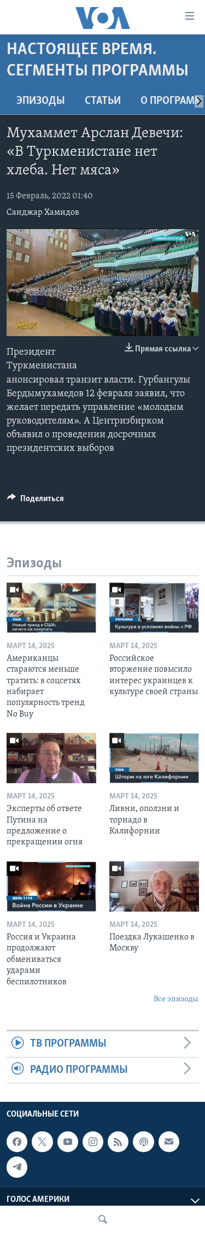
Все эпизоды (176, 999)
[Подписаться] (169, 1141)
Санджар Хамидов (43, 212)
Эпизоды (40, 101)
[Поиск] (102, 1219)
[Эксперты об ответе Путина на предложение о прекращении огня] (51, 758)
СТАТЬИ (103, 101)
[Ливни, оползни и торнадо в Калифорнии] (154, 758)
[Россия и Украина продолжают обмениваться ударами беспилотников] (51, 886)
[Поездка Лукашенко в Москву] (154, 886)
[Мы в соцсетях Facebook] (17, 1141)
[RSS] (118, 1141)
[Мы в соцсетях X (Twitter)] (42, 1141)
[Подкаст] (143, 1141)
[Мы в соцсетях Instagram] (93, 1141)
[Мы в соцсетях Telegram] (17, 1166)
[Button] (35, 501)
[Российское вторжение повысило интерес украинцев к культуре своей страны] (154, 608)
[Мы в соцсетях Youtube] (67, 1141)
